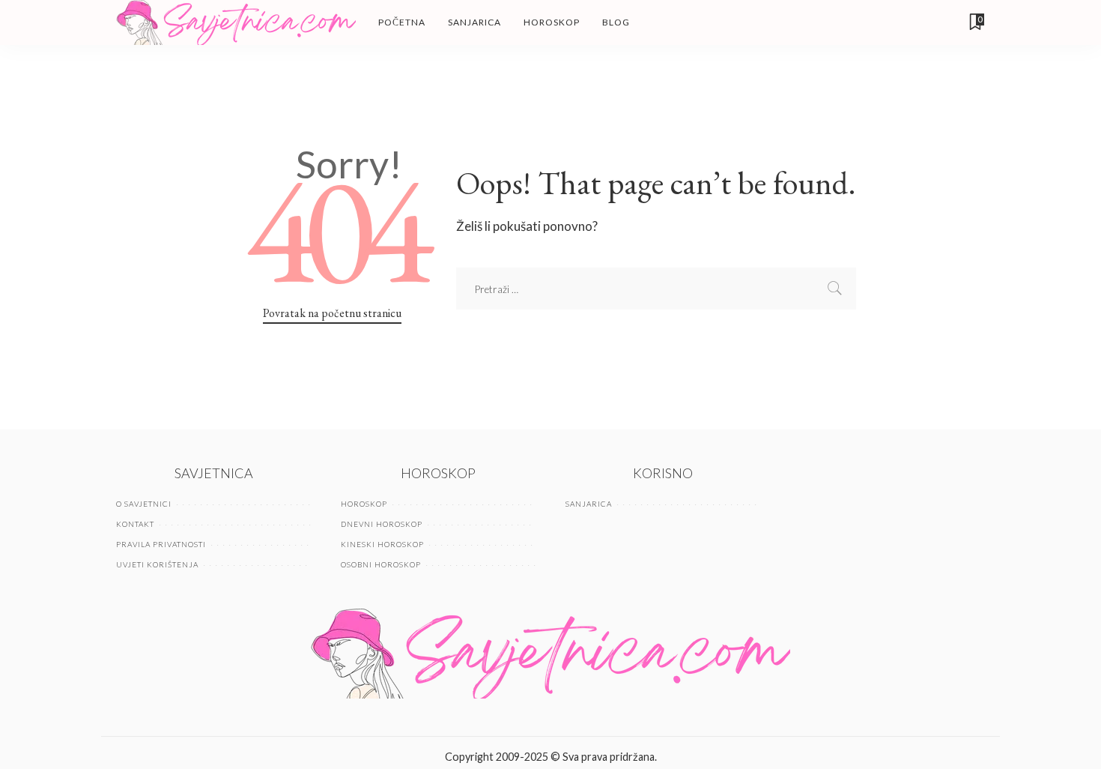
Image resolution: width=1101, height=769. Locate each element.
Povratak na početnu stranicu (332, 313)
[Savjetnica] (236, 22)
